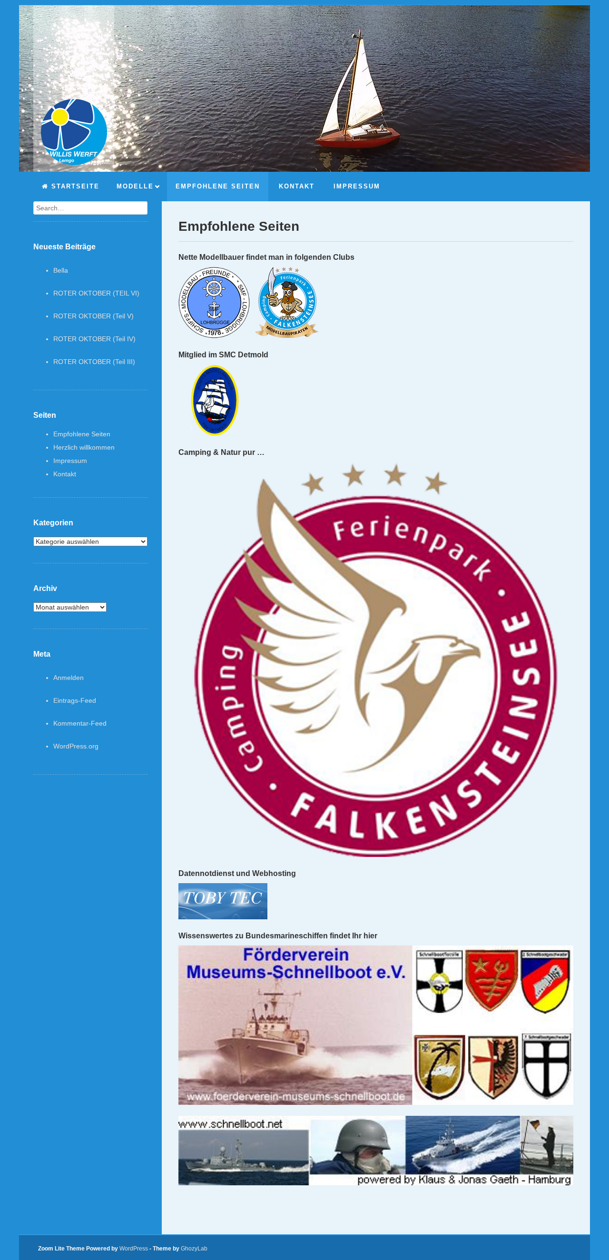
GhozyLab (194, 1248)
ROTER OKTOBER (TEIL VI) (96, 293)
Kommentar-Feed (80, 723)
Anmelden (68, 677)
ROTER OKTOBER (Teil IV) (94, 339)
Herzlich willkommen (84, 447)
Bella (60, 270)
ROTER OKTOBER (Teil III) (94, 361)
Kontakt (64, 474)
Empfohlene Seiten (81, 434)
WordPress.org (75, 746)
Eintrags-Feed (74, 700)
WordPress (133, 1248)
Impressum (70, 460)
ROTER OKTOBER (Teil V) (93, 316)
